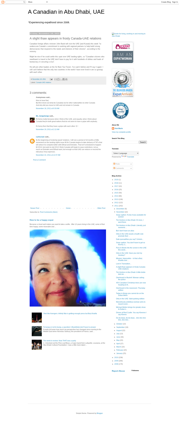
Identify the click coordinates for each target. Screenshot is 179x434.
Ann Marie (119, 128)
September (120, 327)
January (119, 353)
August (119, 330)
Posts (117, 164)
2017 (116, 186)
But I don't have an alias (125, 231)
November (120, 212)
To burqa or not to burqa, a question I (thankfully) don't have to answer (69, 327)
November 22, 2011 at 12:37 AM (48, 155)
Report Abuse (118, 371)
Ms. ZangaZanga (42, 116)
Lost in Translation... (123, 264)
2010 (116, 357)
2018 (116, 183)
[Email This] (55, 79)
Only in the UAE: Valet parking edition (130, 299)
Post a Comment (39, 160)
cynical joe (40, 137)
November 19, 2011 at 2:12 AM (47, 129)
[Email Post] (51, 79)
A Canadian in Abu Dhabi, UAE (66, 12)
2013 (116, 199)
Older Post (101, 208)
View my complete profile (121, 132)
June (118, 337)
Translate (130, 157)
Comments (119, 168)
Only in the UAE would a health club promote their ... (129, 235)
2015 (116, 193)
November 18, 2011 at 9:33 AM (47, 108)
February (120, 350)
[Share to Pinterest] (66, 79)
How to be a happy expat (41, 220)
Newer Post (34, 208)
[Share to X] (61, 79)
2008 (116, 364)
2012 (116, 203)
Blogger (100, 413)
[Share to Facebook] (63, 79)
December (120, 209)
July (118, 334)
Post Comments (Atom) (48, 212)
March (119, 347)
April (118, 344)
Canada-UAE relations (43, 82)
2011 (116, 206)
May (118, 340)
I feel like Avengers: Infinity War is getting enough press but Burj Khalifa (70, 314)
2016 (116, 190)
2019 (116, 180)
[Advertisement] (68, 184)
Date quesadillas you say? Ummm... (129, 239)
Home (68, 208)
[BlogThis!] (58, 79)
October (119, 324)
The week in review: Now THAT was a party (59, 341)
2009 (116, 361)
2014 (116, 196)
